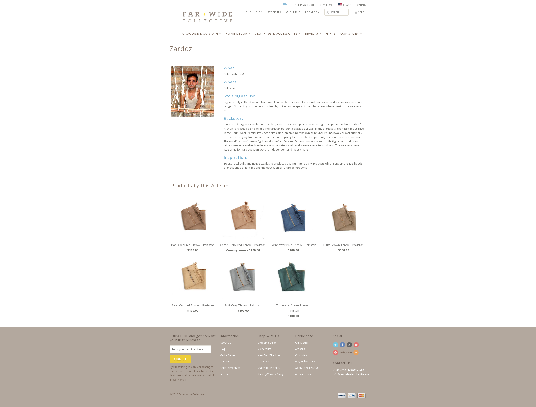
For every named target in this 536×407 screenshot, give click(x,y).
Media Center (228, 355)
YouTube (356, 344)
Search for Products (269, 368)
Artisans (300, 349)
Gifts (330, 34)
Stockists (274, 12)
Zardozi (182, 48)
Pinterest (335, 352)
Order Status (265, 361)
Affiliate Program (230, 368)
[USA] (340, 5)
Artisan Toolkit (303, 374)
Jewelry (313, 34)
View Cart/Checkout (269, 355)
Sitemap (224, 374)
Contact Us (226, 361)
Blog (259, 12)
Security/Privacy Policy (270, 374)
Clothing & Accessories (277, 34)
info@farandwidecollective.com (351, 374)
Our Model (301, 342)
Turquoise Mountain (200, 34)
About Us (225, 342)
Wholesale (293, 12)
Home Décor (237, 34)
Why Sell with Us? (305, 361)
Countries (301, 355)
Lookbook (312, 12)
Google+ (349, 344)
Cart (361, 12)
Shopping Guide (267, 342)
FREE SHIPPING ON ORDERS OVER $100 (311, 5)
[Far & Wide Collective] (201, 13)
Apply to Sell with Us (307, 368)
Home (247, 12)
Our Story (350, 34)
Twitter (335, 344)
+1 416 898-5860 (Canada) (348, 370)
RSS (356, 352)
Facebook (342, 344)
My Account (264, 349)
